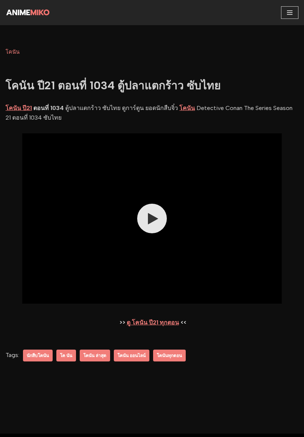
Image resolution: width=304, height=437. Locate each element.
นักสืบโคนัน (38, 355)
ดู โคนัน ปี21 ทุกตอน (153, 322)
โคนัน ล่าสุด (94, 355)
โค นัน (66, 355)
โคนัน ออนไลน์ (132, 355)
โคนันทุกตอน (169, 355)
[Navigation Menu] (289, 12)
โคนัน (13, 52)
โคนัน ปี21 (19, 107)
